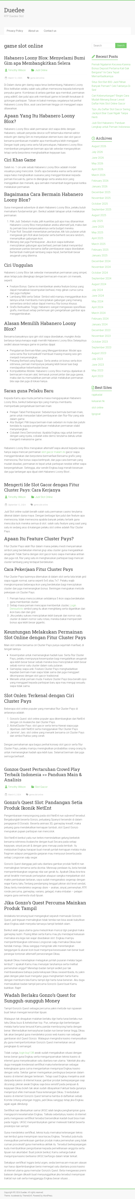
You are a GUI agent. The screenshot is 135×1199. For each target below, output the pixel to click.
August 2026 (99, 146)
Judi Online (41, 70)
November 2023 (101, 335)
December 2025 (101, 192)
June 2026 (98, 157)
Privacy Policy (15, 30)
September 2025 (101, 209)
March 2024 (99, 312)
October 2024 (100, 272)
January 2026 (100, 186)
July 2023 (97, 358)
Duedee (14, 10)
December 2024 (101, 261)
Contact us (50, 30)
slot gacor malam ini (53, 452)
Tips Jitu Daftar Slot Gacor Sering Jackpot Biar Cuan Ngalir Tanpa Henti (111, 113)
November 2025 (101, 198)
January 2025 (100, 255)
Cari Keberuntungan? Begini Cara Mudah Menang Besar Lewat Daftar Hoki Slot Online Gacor (110, 99)
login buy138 (26, 1052)
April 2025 (97, 238)
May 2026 (97, 163)
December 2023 (101, 330)
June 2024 (98, 295)
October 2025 (100, 203)
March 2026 (99, 175)
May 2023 (97, 370)
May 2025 (97, 232)
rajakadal (97, 394)
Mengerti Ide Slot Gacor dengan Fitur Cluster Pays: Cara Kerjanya (41, 487)
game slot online (37, 78)
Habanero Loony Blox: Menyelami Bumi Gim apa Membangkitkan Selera (44, 60)
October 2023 (100, 341)
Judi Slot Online (44, 497)
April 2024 (97, 307)
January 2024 (100, 324)
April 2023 (97, 376)
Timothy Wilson (17, 70)
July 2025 (97, 221)
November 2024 (101, 267)
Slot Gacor (41, 786)
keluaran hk (98, 401)
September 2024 (101, 278)
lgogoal (96, 413)
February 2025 (100, 249)
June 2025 (98, 226)
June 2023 (98, 364)
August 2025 (99, 215)
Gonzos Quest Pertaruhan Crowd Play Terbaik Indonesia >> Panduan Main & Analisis (43, 774)
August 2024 (99, 284)
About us (33, 30)
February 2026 (100, 180)
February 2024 (100, 318)
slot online (97, 407)
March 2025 (99, 244)
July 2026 (97, 152)
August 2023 (99, 353)
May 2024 (97, 301)
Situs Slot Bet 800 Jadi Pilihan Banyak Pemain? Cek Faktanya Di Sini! (111, 85)
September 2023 (101, 347)
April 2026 (97, 169)
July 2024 (97, 289)
